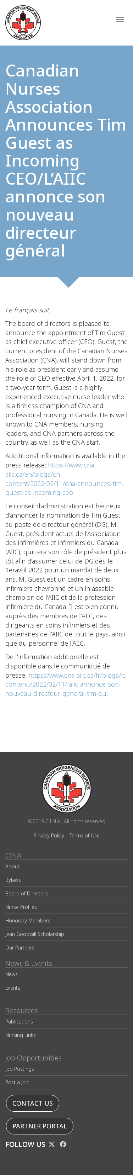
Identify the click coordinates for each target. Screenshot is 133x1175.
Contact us (32, 1103)
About (12, 866)
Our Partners (19, 947)
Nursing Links (20, 1035)
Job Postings (19, 1069)
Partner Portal (39, 1126)
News (11, 974)
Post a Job (17, 1082)
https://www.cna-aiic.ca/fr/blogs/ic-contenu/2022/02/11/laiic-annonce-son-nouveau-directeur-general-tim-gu (66, 684)
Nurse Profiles (21, 907)
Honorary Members (27, 920)
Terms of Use (85, 835)
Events (12, 987)
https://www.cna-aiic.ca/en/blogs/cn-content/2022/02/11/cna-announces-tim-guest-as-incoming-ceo (64, 478)
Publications (19, 1021)
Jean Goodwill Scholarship (34, 934)
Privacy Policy (49, 835)
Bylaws (13, 880)
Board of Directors (26, 893)
